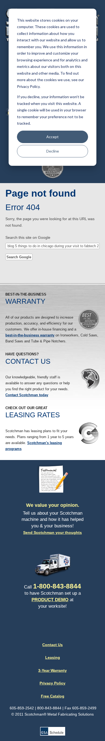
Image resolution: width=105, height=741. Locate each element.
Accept (52, 136)
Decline (52, 151)
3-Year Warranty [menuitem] (52, 670)
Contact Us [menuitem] (52, 645)
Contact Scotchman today (26, 395)
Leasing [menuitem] (52, 657)
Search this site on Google (27, 237)
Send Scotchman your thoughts (52, 532)
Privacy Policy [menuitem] (52, 683)
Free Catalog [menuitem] (52, 696)
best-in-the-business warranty (29, 335)
